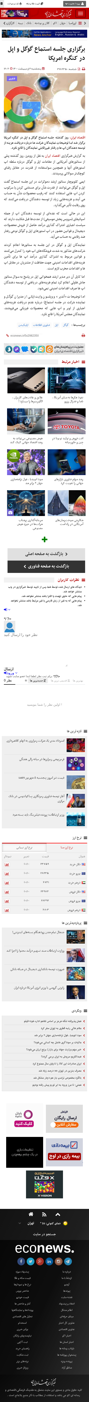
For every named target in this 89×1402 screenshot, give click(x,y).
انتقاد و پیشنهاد (67, 1303)
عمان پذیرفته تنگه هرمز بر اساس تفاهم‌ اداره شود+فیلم (53, 1021)
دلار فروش (75, 891)
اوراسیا (72, 23)
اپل (56, 325)
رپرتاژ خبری (22, 1367)
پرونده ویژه (66, 1361)
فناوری (12, 79)
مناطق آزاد (67, 1367)
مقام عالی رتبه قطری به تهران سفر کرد (61, 1028)
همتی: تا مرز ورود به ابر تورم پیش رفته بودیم (57, 1085)
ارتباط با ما (67, 1278)
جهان (62, 23)
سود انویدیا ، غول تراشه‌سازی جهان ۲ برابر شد (58, 1035)
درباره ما (67, 1271)
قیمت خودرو (22, 1297)
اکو (55, 23)
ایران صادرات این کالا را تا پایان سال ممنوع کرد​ (57, 1063)
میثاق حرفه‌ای (66, 1316)
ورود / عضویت (74, 4)
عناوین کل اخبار (67, 1323)
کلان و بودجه (42, 23)
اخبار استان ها (67, 1342)
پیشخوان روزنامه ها (66, 1355)
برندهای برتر (22, 1361)
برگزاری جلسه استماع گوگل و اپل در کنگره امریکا (46, 54)
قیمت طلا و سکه (33, 4)
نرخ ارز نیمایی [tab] (24, 847)
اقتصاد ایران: (77, 137)
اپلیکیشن (23, 325)
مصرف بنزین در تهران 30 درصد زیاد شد (60, 1071)
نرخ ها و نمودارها (22, 1284)
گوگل (66, 325)
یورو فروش (75, 901)
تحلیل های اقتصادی (22, 1316)
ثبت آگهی (22, 1342)
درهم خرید (74, 882)
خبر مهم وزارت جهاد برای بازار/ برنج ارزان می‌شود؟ (54, 1049)
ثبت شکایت (22, 1355)
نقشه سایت (66, 1297)
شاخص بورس (22, 1291)
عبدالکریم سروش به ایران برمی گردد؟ (61, 1056)
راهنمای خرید (22, 1348)
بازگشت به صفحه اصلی (44, 554)
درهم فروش (74, 910)
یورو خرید (75, 873)
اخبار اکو (66, 1335)
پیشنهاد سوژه (22, 1271)
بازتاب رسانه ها (66, 1348)
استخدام (22, 1323)
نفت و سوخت (13, 4)
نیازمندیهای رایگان (22, 1335)
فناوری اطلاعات (41, 325)
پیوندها (66, 1291)
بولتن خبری (22, 1329)
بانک (28, 23)
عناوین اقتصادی (67, 1329)
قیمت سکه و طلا (22, 1278)
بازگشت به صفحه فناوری (48, 566)
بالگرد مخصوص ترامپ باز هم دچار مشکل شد (57, 1078)
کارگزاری (10, 23)
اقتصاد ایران (53, 156)
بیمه (20, 23)
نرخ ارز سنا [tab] (67, 847)
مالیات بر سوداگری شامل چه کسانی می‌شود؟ (58, 1042)
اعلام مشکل (67, 1310)
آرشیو (66, 1284)
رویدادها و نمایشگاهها (22, 1310)
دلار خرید (75, 864)
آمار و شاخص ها (22, 1303)
